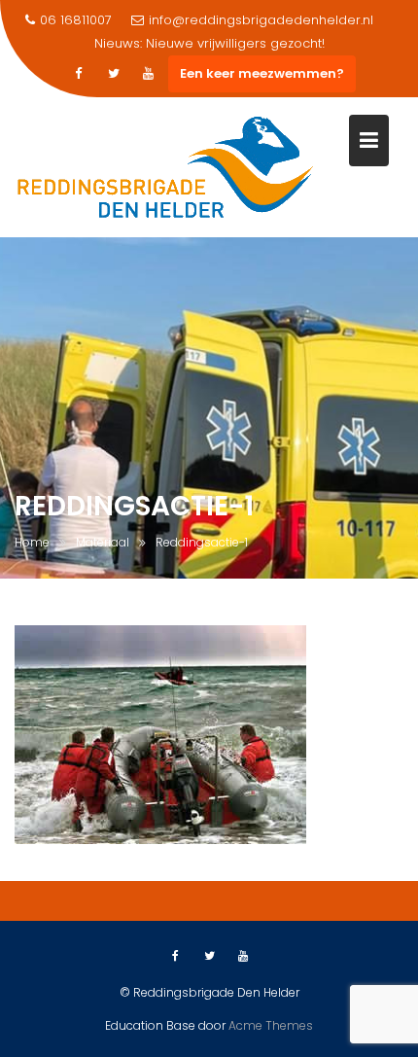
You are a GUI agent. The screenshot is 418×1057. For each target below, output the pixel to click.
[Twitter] (113, 73)
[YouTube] (148, 73)
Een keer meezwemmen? (262, 73)
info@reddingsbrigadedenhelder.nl (261, 20)
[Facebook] (78, 73)
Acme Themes (270, 1025)
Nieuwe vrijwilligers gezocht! (235, 43)
